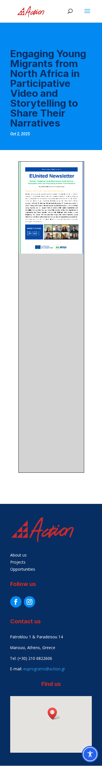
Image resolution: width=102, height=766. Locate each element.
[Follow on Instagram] (29, 601)
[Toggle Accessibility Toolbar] (90, 754)
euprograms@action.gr (44, 668)
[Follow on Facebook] (16, 601)
